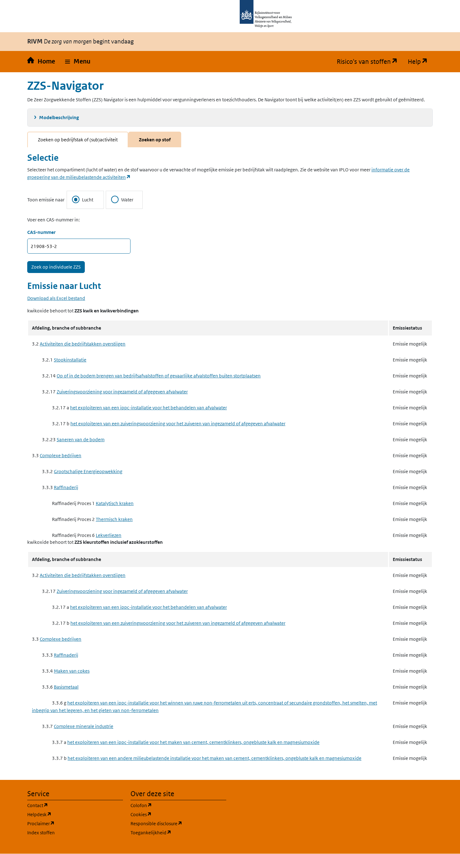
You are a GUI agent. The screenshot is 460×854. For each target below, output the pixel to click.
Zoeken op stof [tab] (155, 140)
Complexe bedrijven (60, 455)
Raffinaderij (66, 487)
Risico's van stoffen (370, 61)
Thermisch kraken (114, 519)
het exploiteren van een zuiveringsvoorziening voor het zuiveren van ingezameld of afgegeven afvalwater (177, 424)
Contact (67, 805)
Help (420, 61)
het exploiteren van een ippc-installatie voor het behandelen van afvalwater (148, 408)
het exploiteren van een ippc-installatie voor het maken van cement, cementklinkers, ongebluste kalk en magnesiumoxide (193, 742)
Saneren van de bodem (81, 439)
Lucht (87, 200)
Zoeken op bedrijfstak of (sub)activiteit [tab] (78, 140)
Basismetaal (66, 687)
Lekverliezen (108, 535)
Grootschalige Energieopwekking (88, 471)
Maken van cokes (71, 671)
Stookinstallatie (70, 360)
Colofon (171, 805)
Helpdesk (69, 814)
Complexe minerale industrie (83, 726)
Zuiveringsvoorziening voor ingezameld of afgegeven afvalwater (122, 392)
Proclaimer (71, 823)
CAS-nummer (41, 232)
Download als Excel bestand (56, 298)
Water (127, 200)
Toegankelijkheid (178, 832)
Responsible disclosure (178, 823)
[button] (77, 61)
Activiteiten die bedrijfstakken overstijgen (82, 344)
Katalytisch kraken (115, 503)
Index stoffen (41, 833)
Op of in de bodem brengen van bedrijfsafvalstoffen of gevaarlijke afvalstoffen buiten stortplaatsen (159, 376)
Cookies (171, 814)
